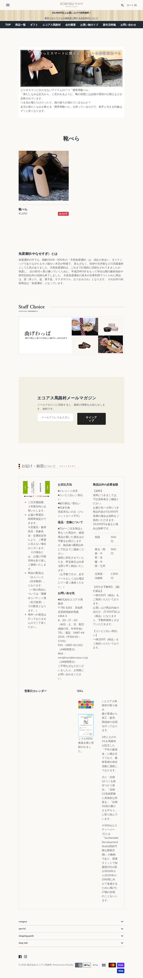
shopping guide (26, 936)
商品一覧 (20, 24)
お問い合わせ (128, 24)
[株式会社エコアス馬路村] (71, 5)
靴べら (23, 209)
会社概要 (70, 24)
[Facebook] (20, 957)
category (23, 921)
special (22, 928)
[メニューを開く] (8, 5)
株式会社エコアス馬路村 (39, 965)
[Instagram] (25, 957)
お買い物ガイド (89, 24)
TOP (8, 24)
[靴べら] (44, 176)
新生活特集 (109, 24)
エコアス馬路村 (51, 24)
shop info (23, 943)
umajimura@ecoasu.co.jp (73, 657)
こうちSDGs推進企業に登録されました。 (86, 744)
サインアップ (91, 419)
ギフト (34, 24)
